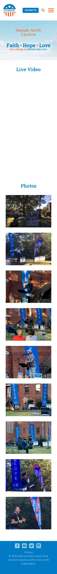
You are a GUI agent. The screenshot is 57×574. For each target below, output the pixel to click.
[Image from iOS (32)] (28, 339)
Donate (30, 10)
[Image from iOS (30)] (28, 264)
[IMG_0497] (28, 528)
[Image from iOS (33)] (28, 377)
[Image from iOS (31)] (28, 302)
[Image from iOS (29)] (28, 226)
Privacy (28, 552)
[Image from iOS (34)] (28, 415)
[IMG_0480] (28, 490)
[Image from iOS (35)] (28, 452)
